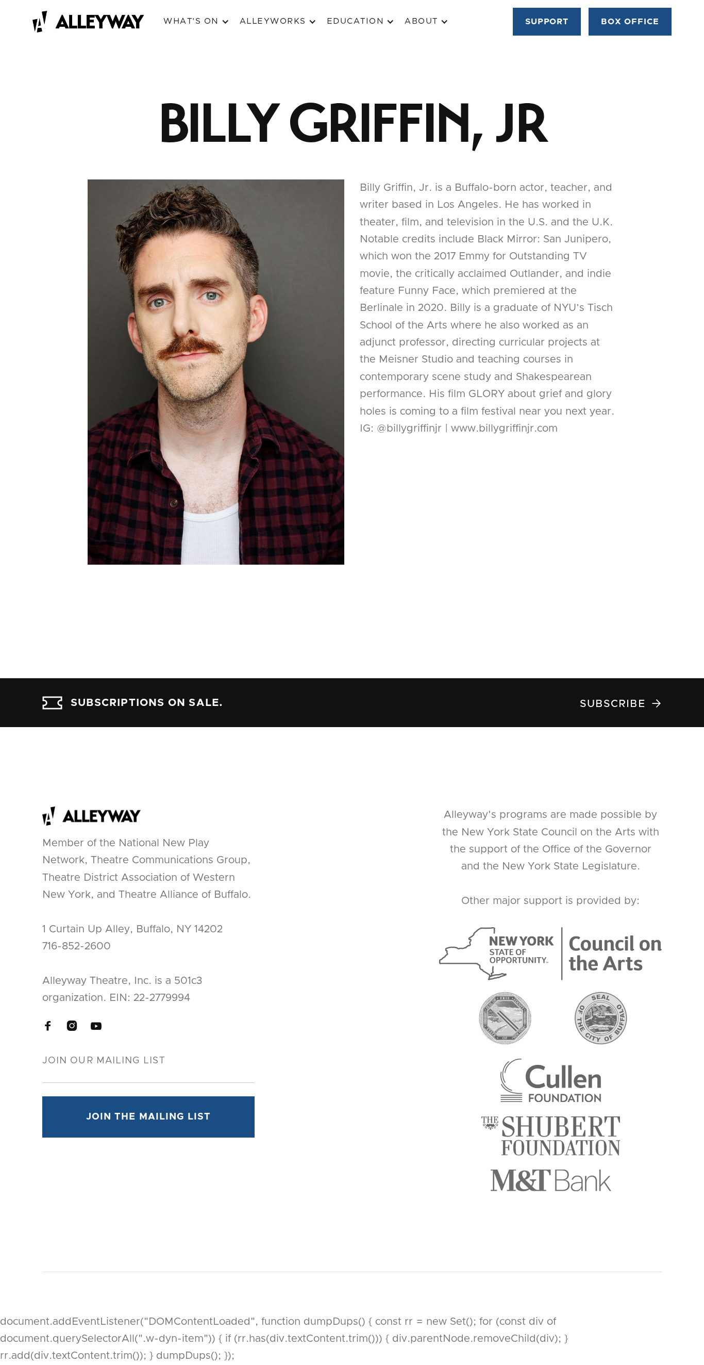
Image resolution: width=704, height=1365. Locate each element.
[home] (97, 21)
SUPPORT (547, 22)
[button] (196, 21)
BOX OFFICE (630, 22)
